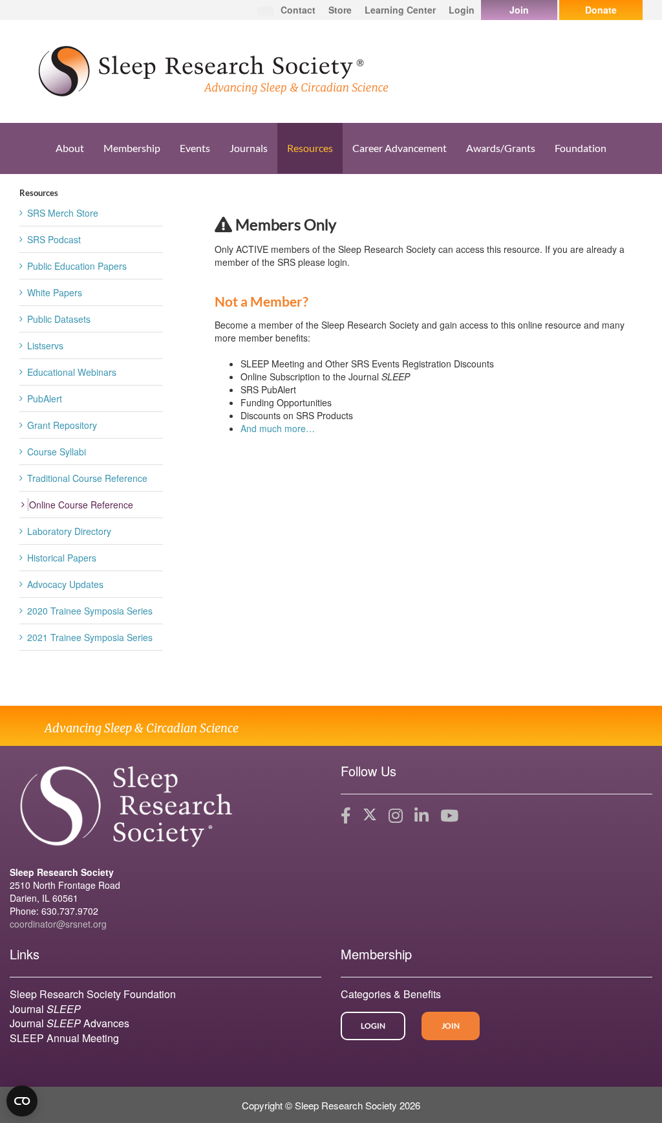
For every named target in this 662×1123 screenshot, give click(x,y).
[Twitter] (370, 815)
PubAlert (44, 398)
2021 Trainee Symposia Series (90, 637)
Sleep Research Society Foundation (93, 994)
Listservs (45, 345)
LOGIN (373, 1025)
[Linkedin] (421, 815)
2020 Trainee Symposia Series (90, 610)
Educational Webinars (71, 371)
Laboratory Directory (69, 531)
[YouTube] (449, 815)
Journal (45, 1008)
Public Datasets (59, 318)
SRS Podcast (54, 239)
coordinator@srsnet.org (58, 923)
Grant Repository (62, 425)
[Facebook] (346, 815)
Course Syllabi (56, 451)
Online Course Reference (81, 504)
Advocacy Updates (65, 584)
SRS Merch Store (62, 212)
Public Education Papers (77, 265)
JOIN (451, 1025)
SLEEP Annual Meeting (64, 1037)
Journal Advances (69, 1023)
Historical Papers (61, 557)
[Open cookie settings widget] (21, 1101)
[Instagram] (396, 815)
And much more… (277, 428)
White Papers (54, 292)
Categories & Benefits (391, 994)
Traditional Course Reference (87, 478)
